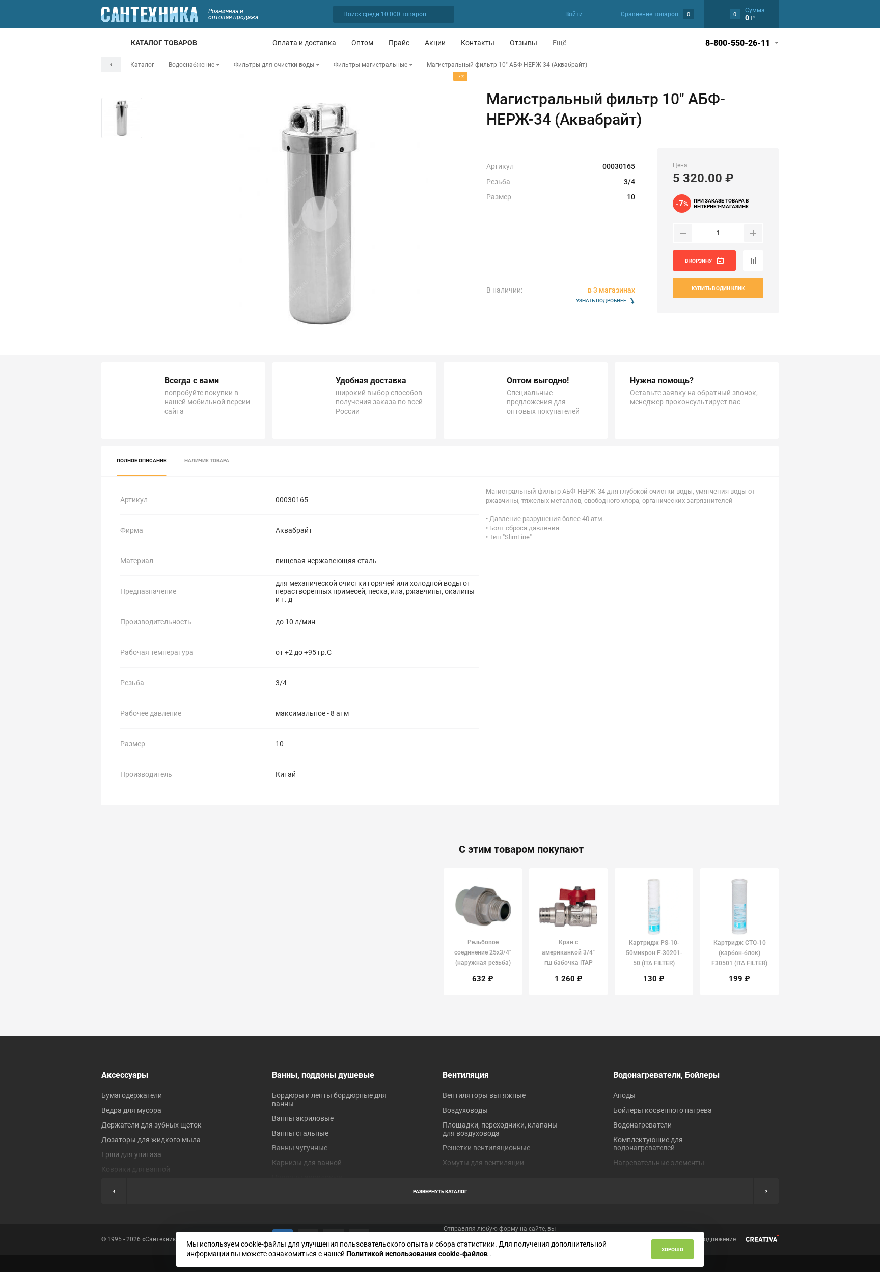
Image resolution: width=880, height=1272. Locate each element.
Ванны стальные (300, 1133)
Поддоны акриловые (307, 1177)
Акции (435, 43)
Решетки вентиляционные (486, 1148)
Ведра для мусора (131, 1110)
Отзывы (523, 43)
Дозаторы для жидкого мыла (151, 1140)
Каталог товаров (164, 43)
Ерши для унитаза (131, 1154)
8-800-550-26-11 (737, 43)
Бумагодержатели (131, 1095)
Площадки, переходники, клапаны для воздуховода (500, 1129)
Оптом (362, 43)
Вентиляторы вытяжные (484, 1095)
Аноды (624, 1095)
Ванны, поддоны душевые (323, 1075)
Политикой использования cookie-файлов (417, 1254)
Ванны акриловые (303, 1118)
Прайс (399, 43)
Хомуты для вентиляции (483, 1163)
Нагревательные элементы (658, 1163)
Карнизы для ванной (307, 1163)
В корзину (698, 261)
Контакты (477, 43)
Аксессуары (124, 1075)
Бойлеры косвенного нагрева (662, 1110)
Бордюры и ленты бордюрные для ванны (329, 1099)
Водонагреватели (642, 1125)
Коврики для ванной (135, 1169)
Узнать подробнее (601, 300)
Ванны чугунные (299, 1148)
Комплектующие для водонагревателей (648, 1144)
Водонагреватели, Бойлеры (666, 1075)
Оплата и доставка (304, 43)
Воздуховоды (465, 1110)
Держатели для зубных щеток (151, 1125)
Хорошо (672, 1249)
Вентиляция (466, 1075)
